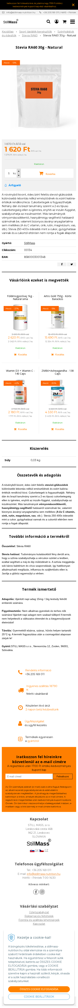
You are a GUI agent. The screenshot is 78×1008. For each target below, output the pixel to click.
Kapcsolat (39, 924)
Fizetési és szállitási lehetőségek (39, 920)
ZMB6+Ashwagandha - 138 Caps (58, 372)
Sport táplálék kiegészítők (35, 31)
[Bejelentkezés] (57, 21)
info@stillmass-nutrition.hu (20, 12)
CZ (46, 850)
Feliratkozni (63, 776)
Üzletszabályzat (39, 912)
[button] (48, 21)
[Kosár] (64, 21)
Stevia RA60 (30, 35)
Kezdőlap (8, 31)
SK (36, 850)
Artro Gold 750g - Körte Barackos (57, 297)
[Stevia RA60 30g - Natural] (39, 95)
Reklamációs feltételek (39, 916)
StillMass (29, 243)
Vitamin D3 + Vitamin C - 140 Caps (20, 372)
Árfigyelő (14, 185)
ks (14, 173)
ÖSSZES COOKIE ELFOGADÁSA (39, 989)
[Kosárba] (20, 354)
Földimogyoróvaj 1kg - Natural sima (20, 297)
